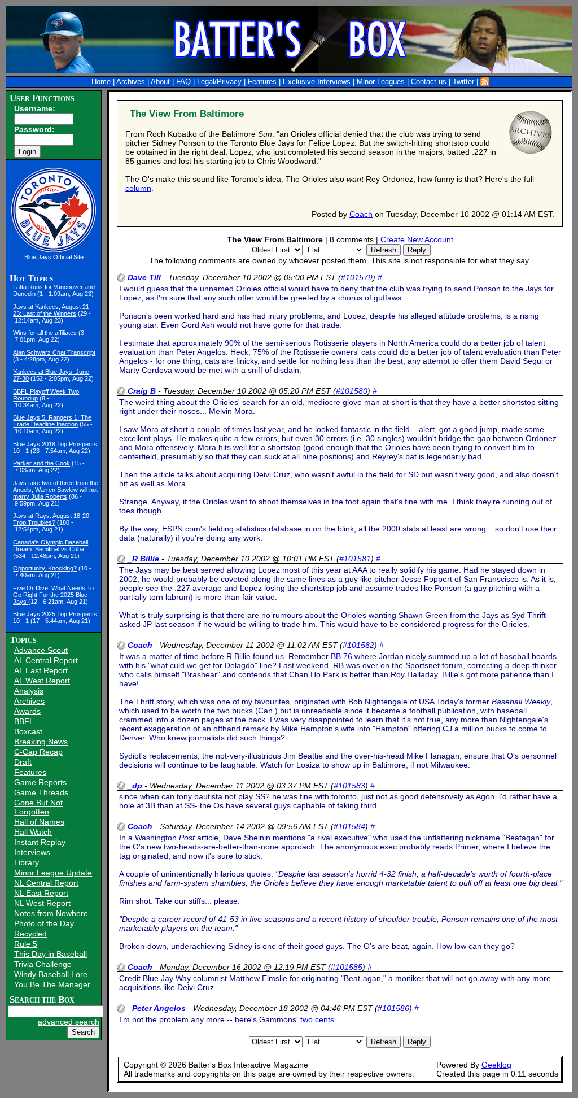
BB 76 (341, 656)
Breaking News (41, 741)
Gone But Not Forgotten (38, 807)
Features (262, 82)
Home (101, 82)
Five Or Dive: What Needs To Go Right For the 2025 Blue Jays (53, 595)
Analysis (28, 690)
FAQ (183, 82)
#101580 (351, 390)
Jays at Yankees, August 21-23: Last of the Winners (52, 310)
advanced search (68, 1021)
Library (26, 862)
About (160, 82)
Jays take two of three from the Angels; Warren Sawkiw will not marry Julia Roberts (55, 490)
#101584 (349, 826)
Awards (27, 711)
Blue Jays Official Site (54, 257)
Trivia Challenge (43, 964)
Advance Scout (41, 650)
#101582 (358, 645)
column (138, 188)
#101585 (346, 966)
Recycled (30, 933)
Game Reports (40, 782)
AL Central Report (46, 660)
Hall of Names (39, 821)
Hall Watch (33, 831)
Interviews (32, 852)
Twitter (463, 82)
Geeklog (496, 1064)
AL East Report (41, 670)
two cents (317, 1019)
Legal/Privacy (219, 82)
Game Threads (41, 792)
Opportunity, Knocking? (45, 568)
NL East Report (41, 892)
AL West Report (42, 680)
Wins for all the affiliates (45, 332)
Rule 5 (25, 943)
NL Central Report (46, 882)
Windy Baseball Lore (50, 974)
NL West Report (42, 903)
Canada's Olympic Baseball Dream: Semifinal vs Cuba (50, 545)
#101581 (355, 558)
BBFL (24, 721)
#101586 (393, 1008)
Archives (130, 82)
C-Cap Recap (38, 751)
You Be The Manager (52, 984)
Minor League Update (53, 872)
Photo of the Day (44, 923)
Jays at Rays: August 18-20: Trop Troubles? (52, 519)
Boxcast (28, 731)
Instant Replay (39, 842)
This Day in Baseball (50, 953)
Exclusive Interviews (317, 82)
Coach (361, 214)
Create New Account (416, 239)
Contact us (428, 82)
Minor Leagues (381, 82)
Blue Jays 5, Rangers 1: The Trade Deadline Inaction (52, 421)
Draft (23, 761)
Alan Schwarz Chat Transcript (54, 352)
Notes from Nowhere (51, 913)
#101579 (357, 277)
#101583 (349, 785)
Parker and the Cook (41, 463)
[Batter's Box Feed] (484, 82)
